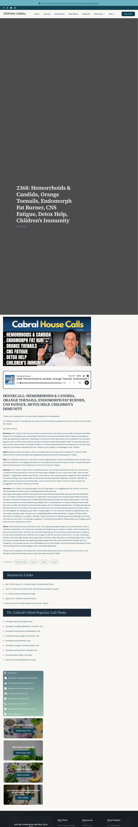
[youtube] (11, 8)
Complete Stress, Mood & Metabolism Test (22, 631)
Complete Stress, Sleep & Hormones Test (22, 636)
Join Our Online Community (16, 589)
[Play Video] (47, 341)
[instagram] (15, 8)
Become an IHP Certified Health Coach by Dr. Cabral (26, 603)
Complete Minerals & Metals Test (19, 621)
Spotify (33, 562)
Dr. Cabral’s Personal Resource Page (20, 594)
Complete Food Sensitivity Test (18, 641)
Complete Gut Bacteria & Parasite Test (21, 650)
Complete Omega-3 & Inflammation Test (22, 645)
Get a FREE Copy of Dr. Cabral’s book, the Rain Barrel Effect (29, 584)
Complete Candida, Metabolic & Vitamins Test (24, 626)
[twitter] (7, 8)
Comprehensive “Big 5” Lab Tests (18, 655)
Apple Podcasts (21, 562)
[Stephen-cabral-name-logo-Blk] (14, 13)
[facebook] (4, 8)
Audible (54, 562)
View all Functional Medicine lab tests (20, 660)
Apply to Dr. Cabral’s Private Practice (20, 598)
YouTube (44, 562)
